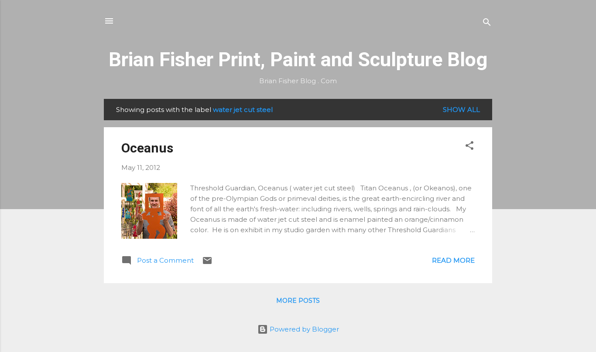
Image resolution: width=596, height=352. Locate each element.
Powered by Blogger (303, 329)
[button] (469, 147)
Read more (453, 260)
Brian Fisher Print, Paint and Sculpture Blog (298, 59)
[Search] (487, 23)
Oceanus (147, 148)
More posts (298, 301)
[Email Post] (207, 263)
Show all (461, 109)
